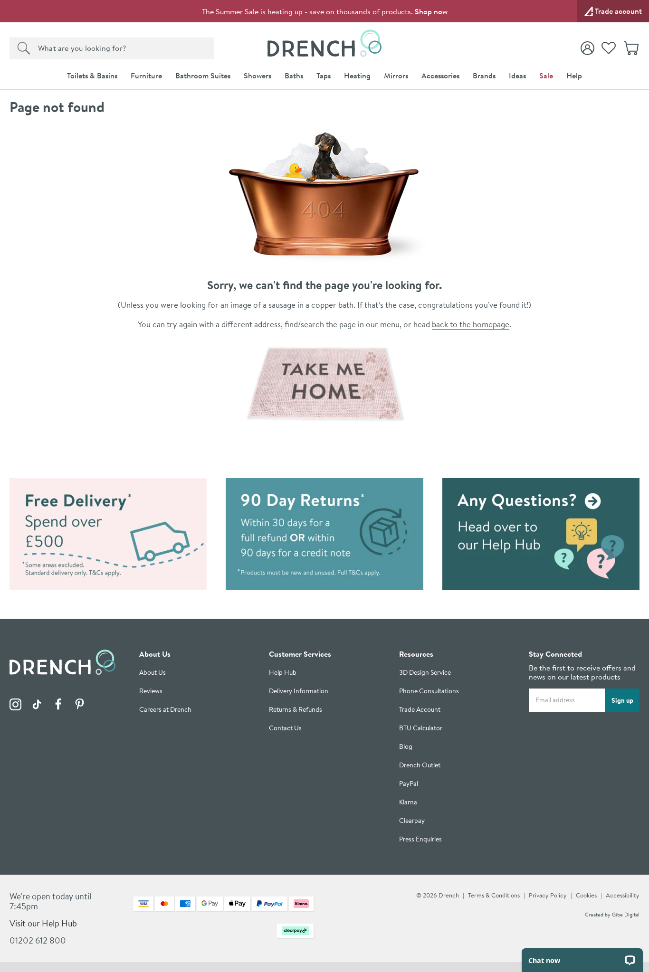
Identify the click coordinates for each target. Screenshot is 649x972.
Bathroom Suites (202, 75)
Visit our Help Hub (43, 923)
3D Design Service (425, 672)
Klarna (408, 802)
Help (574, 75)
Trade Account (419, 709)
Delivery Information (298, 691)
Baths (294, 75)
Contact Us (285, 728)
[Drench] (325, 384)
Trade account (618, 11)
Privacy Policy (548, 895)
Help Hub (282, 672)
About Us (152, 672)
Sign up (622, 700)
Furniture (146, 75)
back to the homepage (470, 324)
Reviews (150, 691)
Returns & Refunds (295, 709)
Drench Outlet (419, 765)
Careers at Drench (165, 709)
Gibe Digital (625, 914)
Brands (484, 75)
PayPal (408, 783)
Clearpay (412, 820)
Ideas (517, 75)
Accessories (440, 75)
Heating (357, 75)
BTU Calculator (420, 728)
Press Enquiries (420, 839)
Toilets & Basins (92, 75)
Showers (257, 75)
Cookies (586, 895)
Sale (546, 75)
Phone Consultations (429, 691)
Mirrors (396, 75)
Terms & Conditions (494, 895)
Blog (405, 746)
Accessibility (622, 895)
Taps (323, 75)
